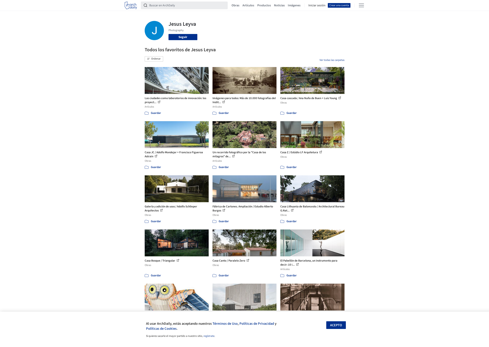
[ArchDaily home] (131, 5)
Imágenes (294, 5)
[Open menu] (361, 5)
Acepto (336, 325)
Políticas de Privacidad (256, 323)
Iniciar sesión (316, 5)
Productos (264, 5)
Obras (235, 5)
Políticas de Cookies (161, 328)
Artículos (248, 5)
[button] (154, 59)
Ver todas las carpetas (332, 60)
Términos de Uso (225, 323)
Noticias (279, 5)
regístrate (208, 336)
